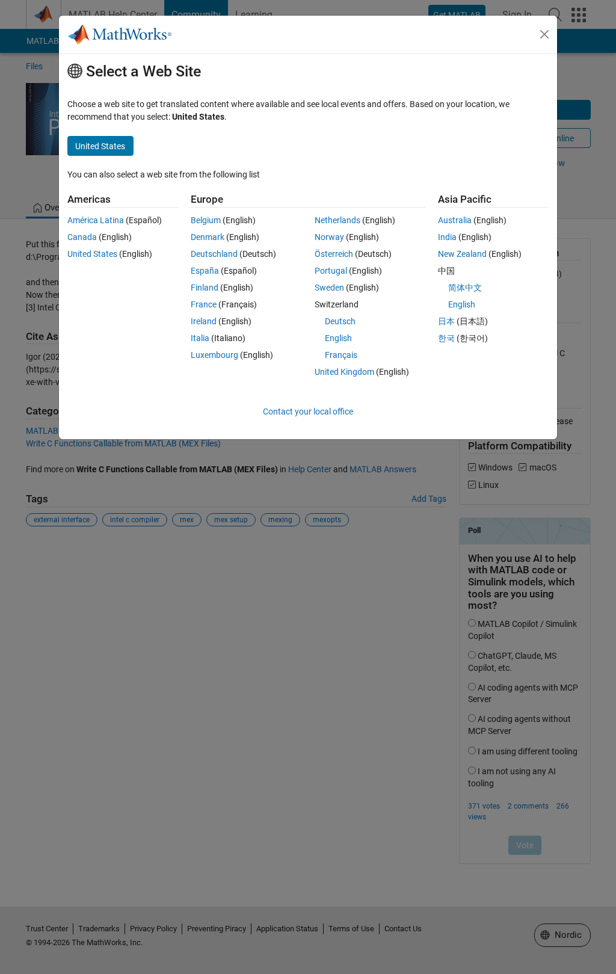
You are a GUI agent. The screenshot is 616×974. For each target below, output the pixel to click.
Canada (82, 237)
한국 (446, 338)
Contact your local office (308, 411)
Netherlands (337, 220)
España (205, 271)
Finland (204, 287)
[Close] (544, 34)
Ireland (204, 321)
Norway (329, 237)
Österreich (334, 254)
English (338, 338)
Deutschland (214, 254)
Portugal (331, 271)
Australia (455, 220)
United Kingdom (344, 372)
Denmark (207, 237)
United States (92, 254)
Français (341, 355)
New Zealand (462, 254)
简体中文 (465, 287)
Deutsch (340, 321)
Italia (200, 338)
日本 (446, 321)
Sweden (329, 287)
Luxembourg (214, 355)
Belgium (206, 220)
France (204, 304)
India (447, 237)
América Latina (95, 220)
